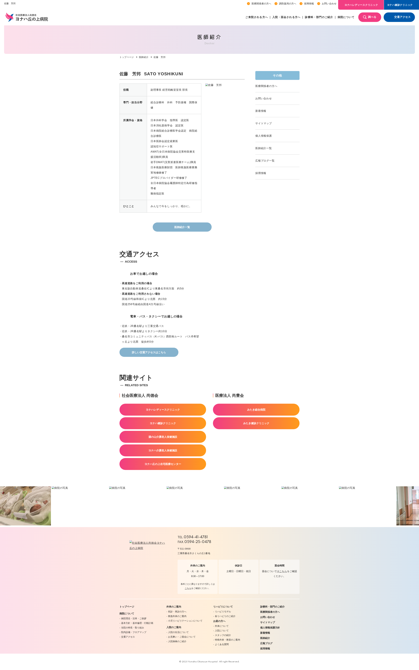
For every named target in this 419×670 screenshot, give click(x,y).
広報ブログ (266, 643)
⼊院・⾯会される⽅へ (286, 17)
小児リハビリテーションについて (185, 620)
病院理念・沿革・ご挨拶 (133, 618)
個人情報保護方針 (270, 627)
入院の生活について (178, 632)
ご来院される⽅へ (256, 17)
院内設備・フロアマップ (133, 632)
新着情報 (260, 111)
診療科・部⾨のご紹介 (319, 17)
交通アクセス (402, 17)
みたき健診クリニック (256, 423)
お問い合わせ (329, 3)
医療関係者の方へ (266, 86)
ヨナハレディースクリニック (361, 4)
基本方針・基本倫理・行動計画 (137, 623)
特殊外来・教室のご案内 (227, 639)
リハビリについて (223, 606)
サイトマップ (263, 123)
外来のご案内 (173, 606)
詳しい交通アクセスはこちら (149, 352)
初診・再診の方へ (177, 611)
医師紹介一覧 (182, 227)
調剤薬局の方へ (287, 3)
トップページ (126, 57)
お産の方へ (219, 621)
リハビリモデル (223, 611)
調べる (372, 17)
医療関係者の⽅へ (261, 3)
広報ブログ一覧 (265, 160)
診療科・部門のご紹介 (272, 606)
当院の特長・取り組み (132, 627)
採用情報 (260, 173)
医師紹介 (144, 57)
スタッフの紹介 (223, 635)
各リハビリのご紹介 (225, 616)
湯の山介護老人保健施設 (162, 436)
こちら (188, 588)
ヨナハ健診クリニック (163, 423)
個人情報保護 (263, 135)
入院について (222, 630)
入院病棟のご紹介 (177, 641)
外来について (222, 626)
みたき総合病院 (256, 409)
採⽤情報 (309, 3)
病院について (346, 17)
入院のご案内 (173, 627)
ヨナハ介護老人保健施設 (162, 450)
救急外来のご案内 (177, 616)
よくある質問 (222, 644)
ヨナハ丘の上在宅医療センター (163, 464)
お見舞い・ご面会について (182, 636)
